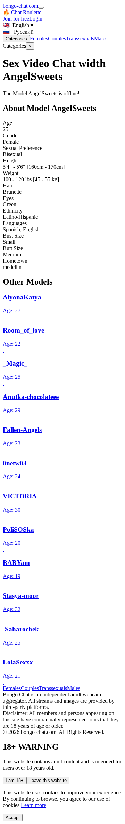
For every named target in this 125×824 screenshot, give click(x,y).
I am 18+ (15, 780)
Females (39, 38)
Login (35, 19)
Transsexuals (80, 38)
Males (100, 38)
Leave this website (48, 780)
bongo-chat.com (20, 6)
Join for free (16, 19)
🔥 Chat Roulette (22, 12)
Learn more (33, 805)
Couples (57, 38)
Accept (13, 817)
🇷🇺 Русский (18, 32)
